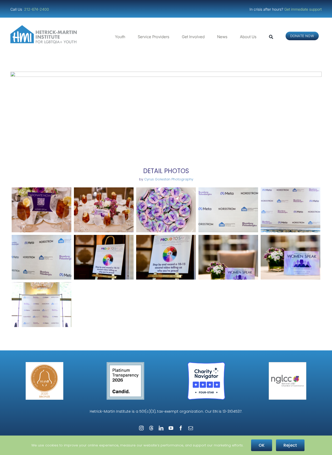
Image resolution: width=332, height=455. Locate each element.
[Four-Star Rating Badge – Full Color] (206, 364)
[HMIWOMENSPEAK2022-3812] (290, 209)
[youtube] (171, 428)
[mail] (190, 428)
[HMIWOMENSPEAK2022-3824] (290, 257)
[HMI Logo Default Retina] (44, 27)
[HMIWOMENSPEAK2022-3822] (228, 257)
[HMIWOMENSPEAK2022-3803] (166, 209)
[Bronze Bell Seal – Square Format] (44, 364)
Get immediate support (303, 9)
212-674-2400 (37, 9)
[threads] (151, 428)
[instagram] (141, 428)
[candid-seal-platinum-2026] (125, 364)
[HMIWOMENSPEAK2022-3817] (104, 257)
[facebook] (180, 428)
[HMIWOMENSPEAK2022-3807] (228, 209)
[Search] (271, 37)
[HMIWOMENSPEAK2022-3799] (104, 209)
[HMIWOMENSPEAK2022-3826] (41, 304)
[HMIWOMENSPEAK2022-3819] (166, 257)
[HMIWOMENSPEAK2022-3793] (41, 209)
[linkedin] (161, 428)
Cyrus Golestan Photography (168, 179)
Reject (290, 445)
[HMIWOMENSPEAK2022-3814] (41, 257)
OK (262, 445)
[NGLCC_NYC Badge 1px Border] (287, 364)
